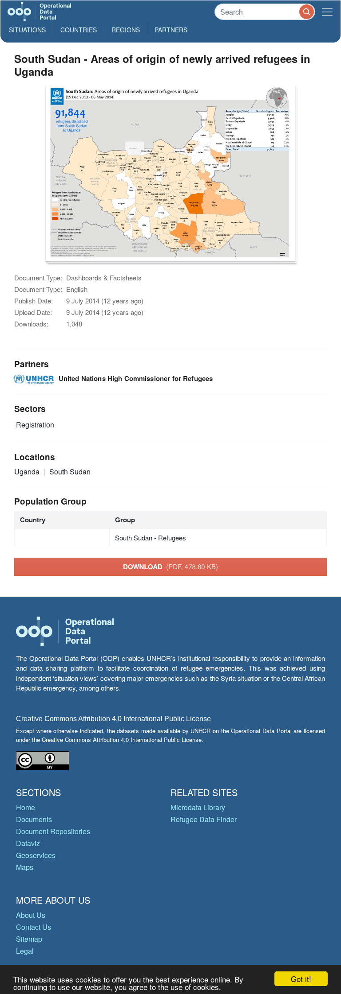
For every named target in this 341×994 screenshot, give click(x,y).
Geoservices (36, 855)
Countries (78, 29)
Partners (171, 29)
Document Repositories (53, 831)
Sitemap (29, 939)
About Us (30, 915)
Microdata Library (197, 807)
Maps (24, 867)
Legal (25, 951)
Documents (34, 819)
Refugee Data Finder (203, 819)
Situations (27, 29)
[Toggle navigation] (327, 12)
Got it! (301, 978)
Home (25, 807)
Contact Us (33, 927)
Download (170, 566)
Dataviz (28, 843)
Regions (125, 29)
